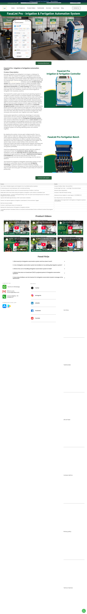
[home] (5, 8)
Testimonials (40, 8)
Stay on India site (54, 1)
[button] (20, 8)
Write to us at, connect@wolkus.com (13, 291)
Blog (62, 8)
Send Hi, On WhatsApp (14, 287)
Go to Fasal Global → (45, 1)
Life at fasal (56, 8)
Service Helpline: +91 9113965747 (12, 296)
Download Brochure (43, 63)
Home (12, 8)
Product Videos (31, 8)
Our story (48, 8)
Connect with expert (43, 178)
